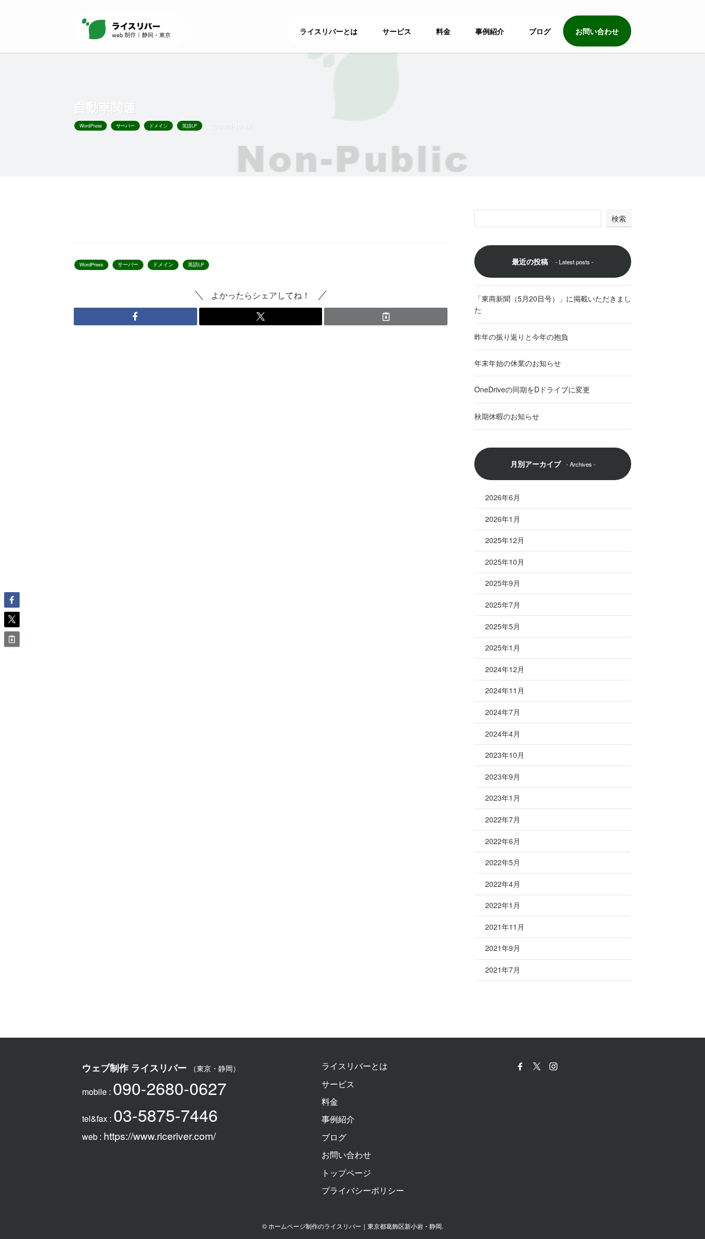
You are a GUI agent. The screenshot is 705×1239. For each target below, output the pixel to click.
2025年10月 (504, 562)
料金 (330, 1101)
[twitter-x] (538, 1066)
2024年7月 (502, 712)
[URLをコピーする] (385, 316)
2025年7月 (502, 604)
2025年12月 (504, 540)
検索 (619, 218)
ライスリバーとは (355, 1066)
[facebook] (521, 1066)
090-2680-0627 (170, 1088)
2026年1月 (502, 519)
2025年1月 (502, 647)
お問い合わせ (346, 1155)
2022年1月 (502, 905)
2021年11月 (504, 927)
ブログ (334, 1137)
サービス (338, 1084)
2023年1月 (502, 797)
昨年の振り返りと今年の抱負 (521, 336)
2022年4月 (502, 884)
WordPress (90, 125)
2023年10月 (504, 755)
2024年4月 (502, 733)
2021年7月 (502, 969)
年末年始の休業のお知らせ (517, 363)
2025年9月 (502, 583)
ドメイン (158, 125)
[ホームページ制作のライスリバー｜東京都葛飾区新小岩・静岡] (126, 29)
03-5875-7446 (166, 1114)
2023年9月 (502, 776)
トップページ (346, 1173)
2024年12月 (504, 669)
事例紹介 (338, 1119)
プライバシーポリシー (363, 1190)
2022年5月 (502, 862)
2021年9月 (502, 948)
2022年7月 (502, 819)
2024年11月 (504, 690)
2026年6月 (502, 497)
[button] (135, 316)
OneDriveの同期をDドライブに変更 (532, 389)
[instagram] (555, 1066)
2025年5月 (502, 626)
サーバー (125, 125)
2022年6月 (502, 841)
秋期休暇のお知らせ (506, 416)
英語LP (189, 125)
